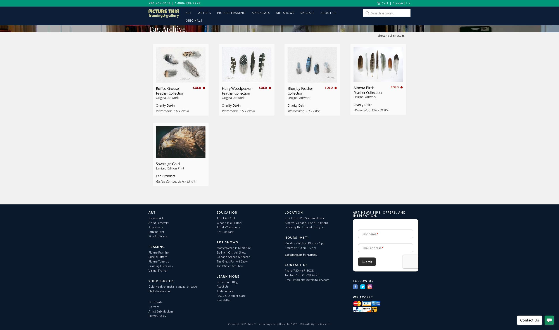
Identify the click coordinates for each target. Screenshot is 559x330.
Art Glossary (225, 231)
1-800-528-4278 (187, 3)
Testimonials (225, 291)
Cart (384, 3)
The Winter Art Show (230, 266)
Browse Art (155, 218)
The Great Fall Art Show (232, 261)
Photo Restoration (159, 291)
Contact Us (402, 3)
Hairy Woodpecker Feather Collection (237, 91)
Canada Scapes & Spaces (233, 257)
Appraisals (155, 227)
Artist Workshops (228, 227)
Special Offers (157, 257)
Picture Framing (158, 252)
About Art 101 (226, 218)
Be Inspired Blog (227, 282)
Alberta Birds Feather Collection (368, 90)
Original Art (156, 231)
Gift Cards (155, 302)
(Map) (324, 223)
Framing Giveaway (160, 266)
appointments (293, 254)
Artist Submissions (161, 311)
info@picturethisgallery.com (311, 280)
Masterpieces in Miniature (234, 248)
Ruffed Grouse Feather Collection (170, 91)
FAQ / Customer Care (231, 295)
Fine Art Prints (157, 236)
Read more (180, 74)
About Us (223, 286)
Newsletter (224, 300)
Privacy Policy (157, 316)
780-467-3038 (159, 3)
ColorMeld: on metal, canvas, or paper (173, 286)
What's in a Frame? (229, 223)
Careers (153, 307)
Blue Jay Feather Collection (300, 91)
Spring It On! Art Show (231, 252)
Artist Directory (158, 223)
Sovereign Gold (168, 163)
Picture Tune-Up (158, 261)
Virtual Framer (158, 270)
